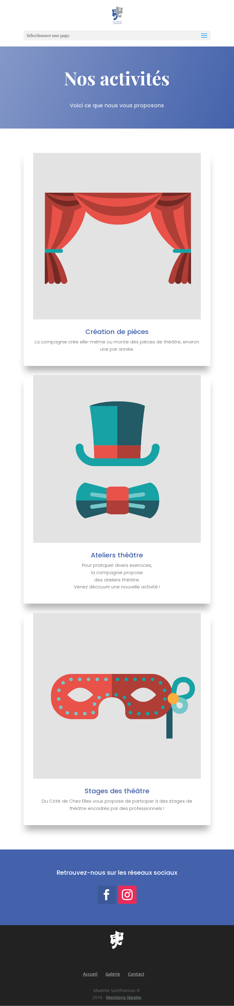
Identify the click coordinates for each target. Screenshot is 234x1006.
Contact (136, 974)
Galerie (112, 974)
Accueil (90, 974)
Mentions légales (123, 997)
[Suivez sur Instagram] (127, 895)
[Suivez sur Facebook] (107, 895)
